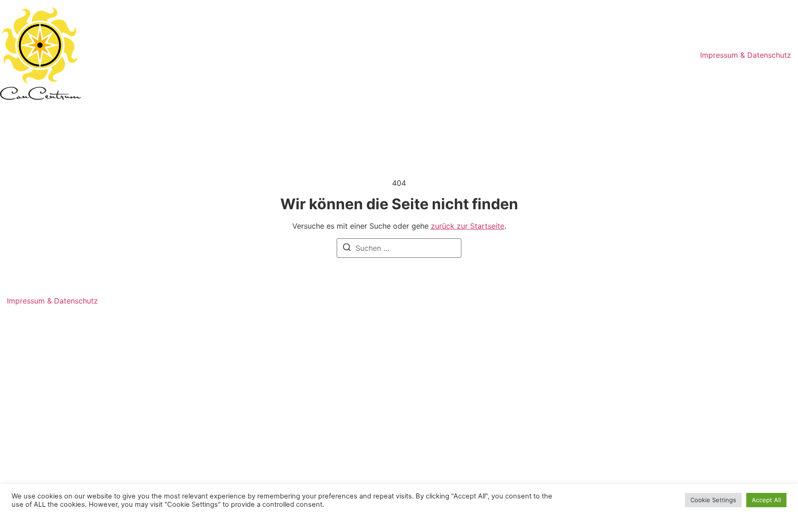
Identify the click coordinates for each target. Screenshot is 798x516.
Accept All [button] (766, 500)
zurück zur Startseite (467, 226)
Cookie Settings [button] (713, 500)
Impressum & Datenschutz (745, 55)
